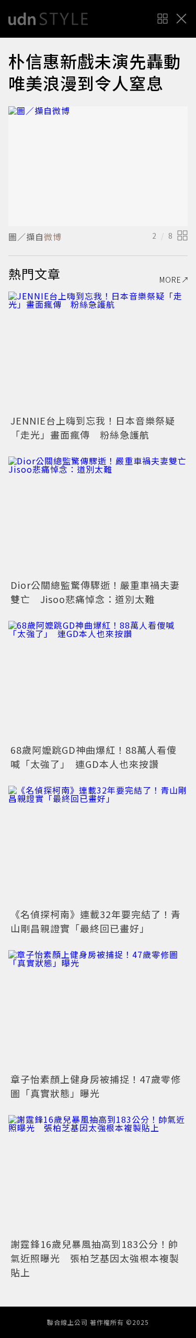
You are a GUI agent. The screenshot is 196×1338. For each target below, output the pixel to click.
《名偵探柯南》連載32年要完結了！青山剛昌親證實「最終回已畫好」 (95, 921)
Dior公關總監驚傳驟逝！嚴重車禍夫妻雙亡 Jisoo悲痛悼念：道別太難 (95, 592)
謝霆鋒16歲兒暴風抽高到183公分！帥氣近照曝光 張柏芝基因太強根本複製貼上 (94, 1258)
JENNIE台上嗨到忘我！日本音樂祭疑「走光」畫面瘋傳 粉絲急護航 (92, 427)
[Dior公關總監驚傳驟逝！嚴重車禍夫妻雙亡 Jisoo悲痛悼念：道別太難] (98, 516)
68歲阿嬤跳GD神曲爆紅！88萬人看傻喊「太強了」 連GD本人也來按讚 (93, 757)
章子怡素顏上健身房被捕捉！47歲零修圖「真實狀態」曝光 (95, 1086)
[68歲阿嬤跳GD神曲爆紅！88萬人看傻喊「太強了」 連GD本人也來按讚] (98, 681)
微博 (53, 236)
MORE (170, 279)
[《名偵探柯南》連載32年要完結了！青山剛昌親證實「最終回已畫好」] (98, 846)
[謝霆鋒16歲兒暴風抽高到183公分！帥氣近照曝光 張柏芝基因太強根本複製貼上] (98, 1175)
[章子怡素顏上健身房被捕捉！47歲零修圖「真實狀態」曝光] (98, 1010)
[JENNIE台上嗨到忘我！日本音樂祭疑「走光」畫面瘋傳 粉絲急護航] (98, 351)
